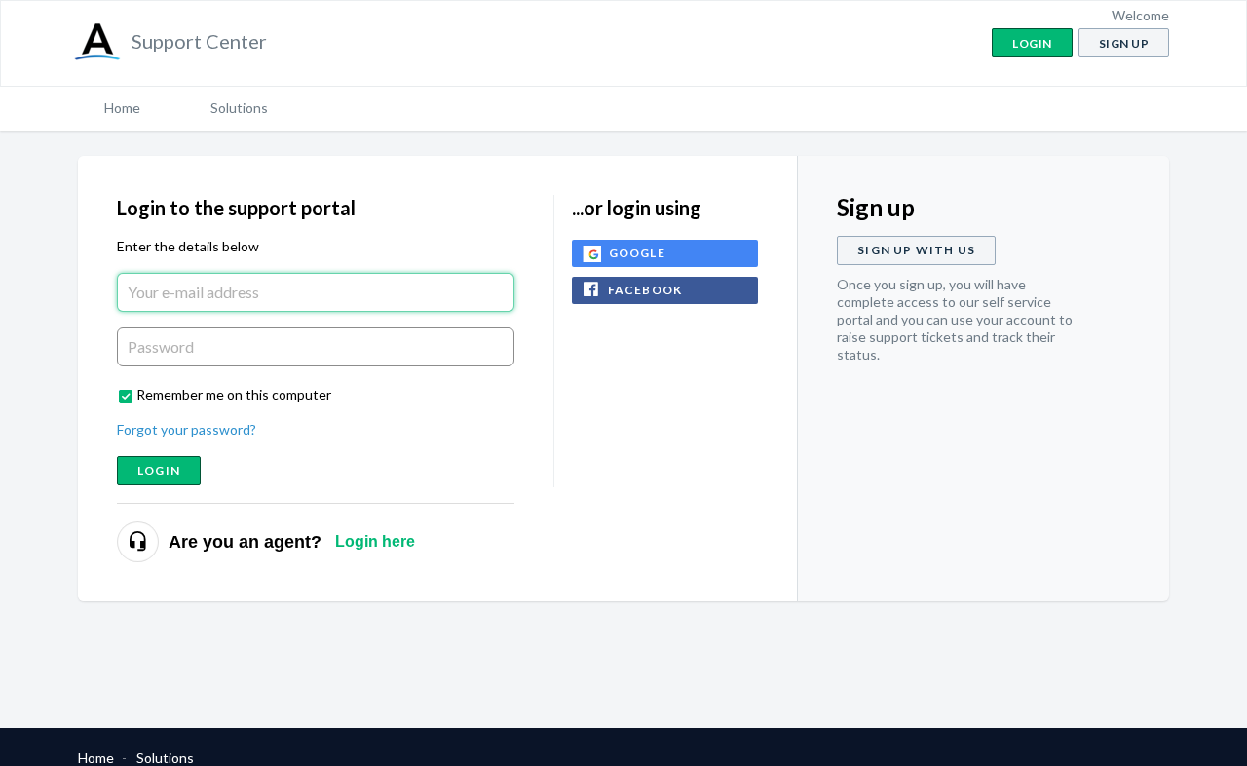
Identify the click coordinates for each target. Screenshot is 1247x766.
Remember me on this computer (233, 394)
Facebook (645, 290)
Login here (375, 541)
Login (158, 470)
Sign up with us (916, 250)
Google (637, 253)
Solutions (239, 107)
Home (122, 107)
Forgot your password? (186, 429)
